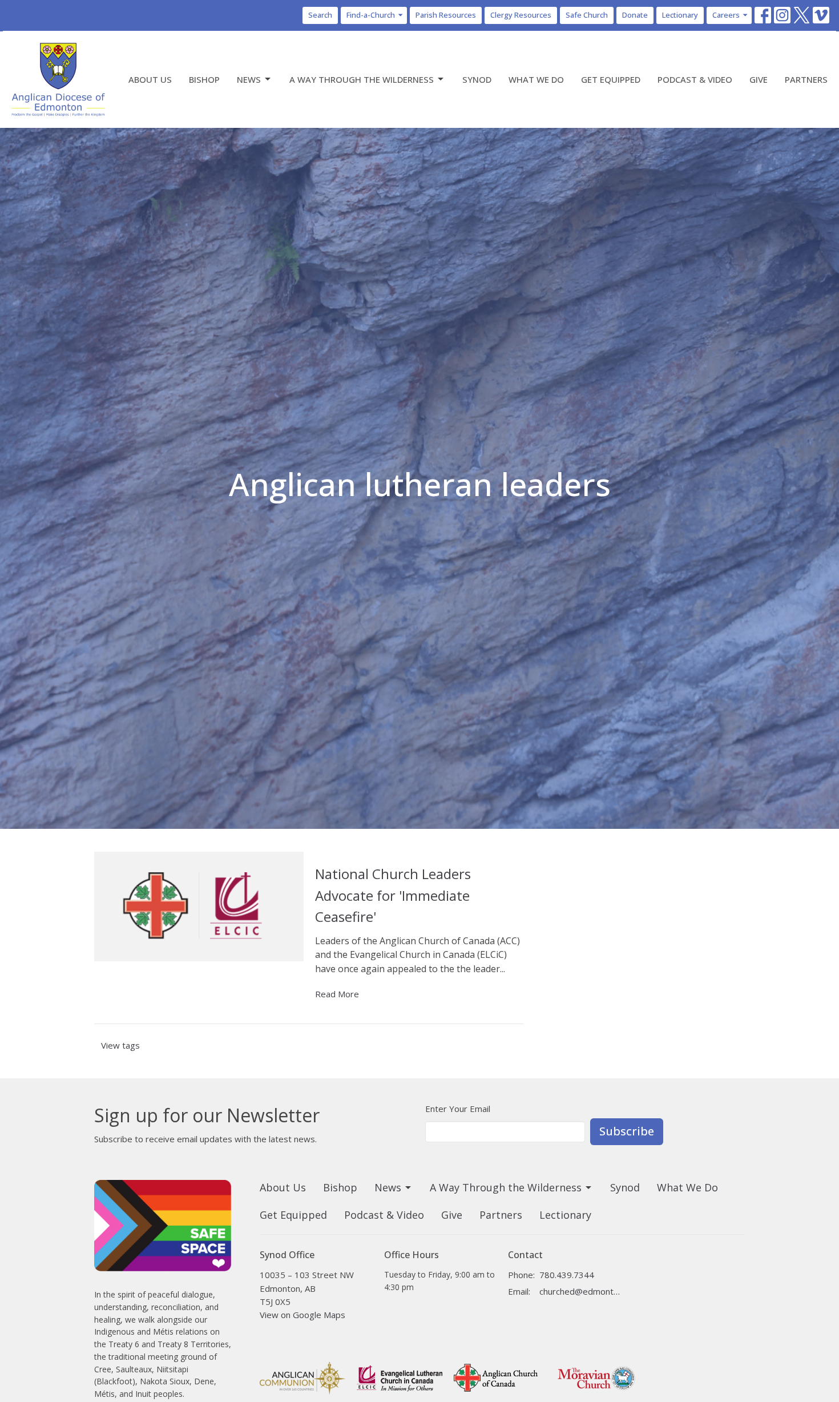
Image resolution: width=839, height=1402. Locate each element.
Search (320, 15)
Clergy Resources (520, 15)
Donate (635, 15)
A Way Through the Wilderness (361, 79)
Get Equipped (610, 79)
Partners (806, 79)
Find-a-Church (370, 15)
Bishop (204, 79)
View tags (120, 1045)
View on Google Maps (302, 1314)
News (249, 79)
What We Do (536, 79)
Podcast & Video (695, 79)
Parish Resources (446, 15)
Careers (726, 15)
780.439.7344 (566, 1274)
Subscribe (626, 1131)
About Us (150, 79)
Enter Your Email (457, 1108)
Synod (476, 79)
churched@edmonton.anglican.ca (580, 1291)
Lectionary (680, 15)
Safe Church (587, 15)
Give (758, 79)
